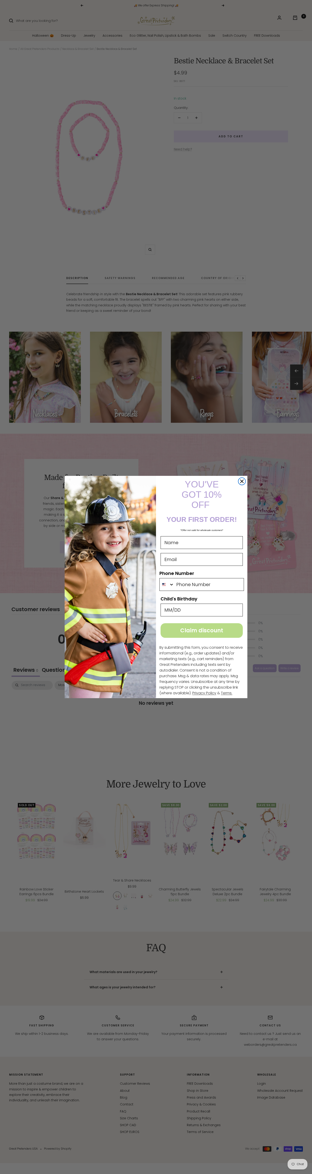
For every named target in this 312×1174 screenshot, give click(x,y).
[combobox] (167, 584)
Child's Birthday (179, 599)
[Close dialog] (242, 481)
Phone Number (176, 573)
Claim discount (201, 630)
